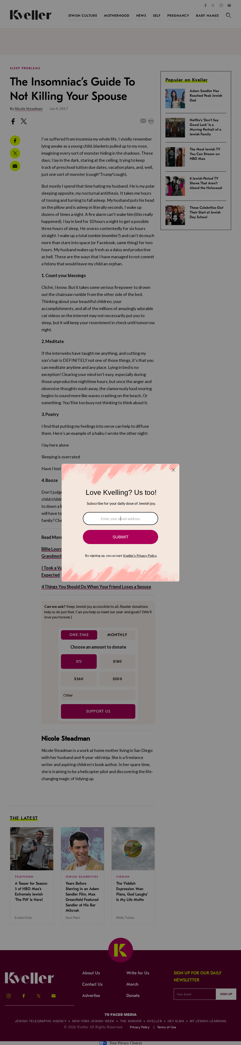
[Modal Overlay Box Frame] (120, 522)
